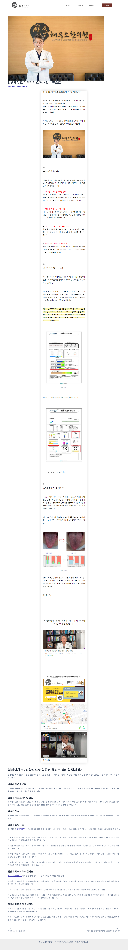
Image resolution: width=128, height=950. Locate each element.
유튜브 (91, 5)
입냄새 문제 (21, 829)
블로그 (80, 5)
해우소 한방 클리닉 (15, 876)
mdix (87, 942)
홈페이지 (69, 5)
